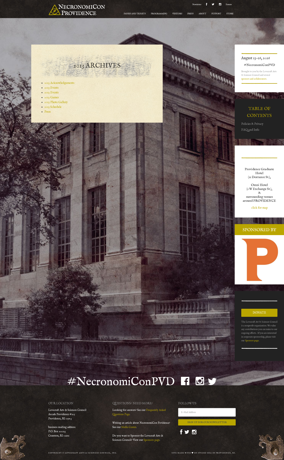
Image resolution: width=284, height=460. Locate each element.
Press (47, 112)
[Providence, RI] (259, 259)
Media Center (128, 427)
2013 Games (51, 97)
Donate (259, 313)
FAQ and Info (250, 130)
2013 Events (51, 88)
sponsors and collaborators (253, 78)
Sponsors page (252, 340)
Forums (229, 4)
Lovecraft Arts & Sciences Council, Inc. (91, 453)
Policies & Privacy (252, 124)
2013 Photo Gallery (56, 102)
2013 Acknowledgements (59, 83)
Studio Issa (205, 453)
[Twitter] (213, 5)
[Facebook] (206, 5)
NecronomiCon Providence (77, 10)
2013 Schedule (52, 107)
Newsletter (196, 4)
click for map (259, 208)
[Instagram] (220, 5)
